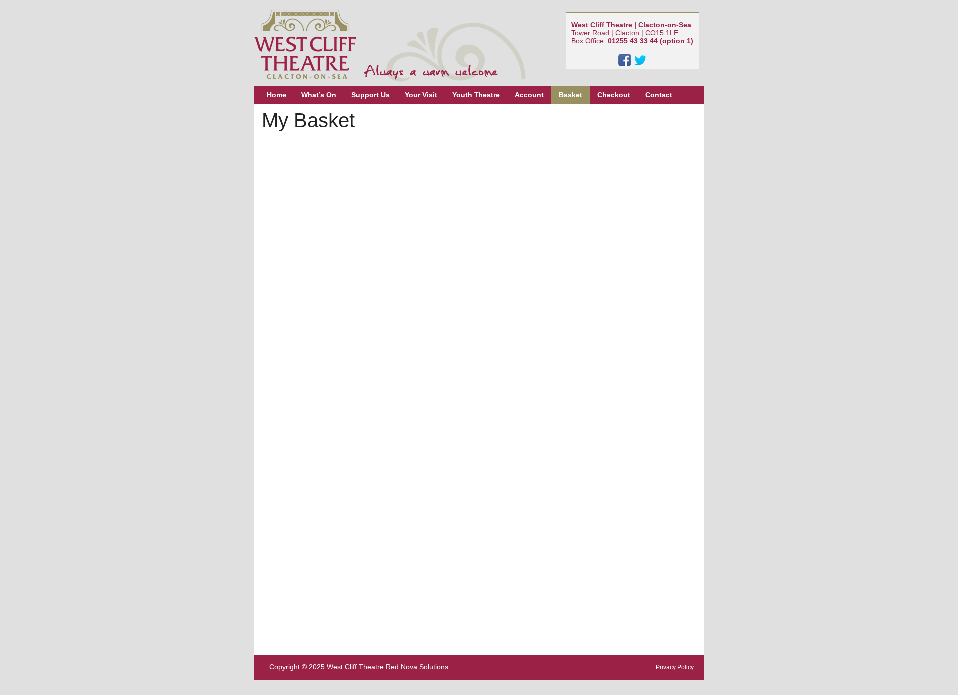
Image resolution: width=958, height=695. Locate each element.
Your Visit (421, 95)
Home (276, 95)
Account (529, 95)
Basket (570, 95)
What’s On (318, 95)
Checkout (613, 95)
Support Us (370, 95)
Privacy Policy (675, 667)
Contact (658, 95)
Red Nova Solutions (417, 667)
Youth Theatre (476, 95)
